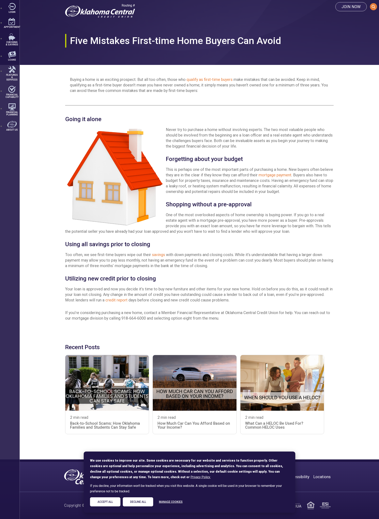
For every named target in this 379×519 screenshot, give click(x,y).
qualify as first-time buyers (210, 79)
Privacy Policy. (200, 477)
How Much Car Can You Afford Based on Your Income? (194, 425)
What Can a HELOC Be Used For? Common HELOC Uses (274, 425)
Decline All (138, 501)
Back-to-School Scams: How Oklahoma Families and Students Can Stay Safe (105, 425)
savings (159, 254)
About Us (12, 129)
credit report (116, 300)
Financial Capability (12, 95)
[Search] (373, 6)
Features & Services (12, 77)
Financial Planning (12, 113)
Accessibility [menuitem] (298, 476)
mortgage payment (275, 175)
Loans (12, 59)
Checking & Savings (12, 43)
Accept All (105, 501)
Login (12, 12)
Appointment (12, 27)
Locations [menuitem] (322, 476)
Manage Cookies (171, 501)
